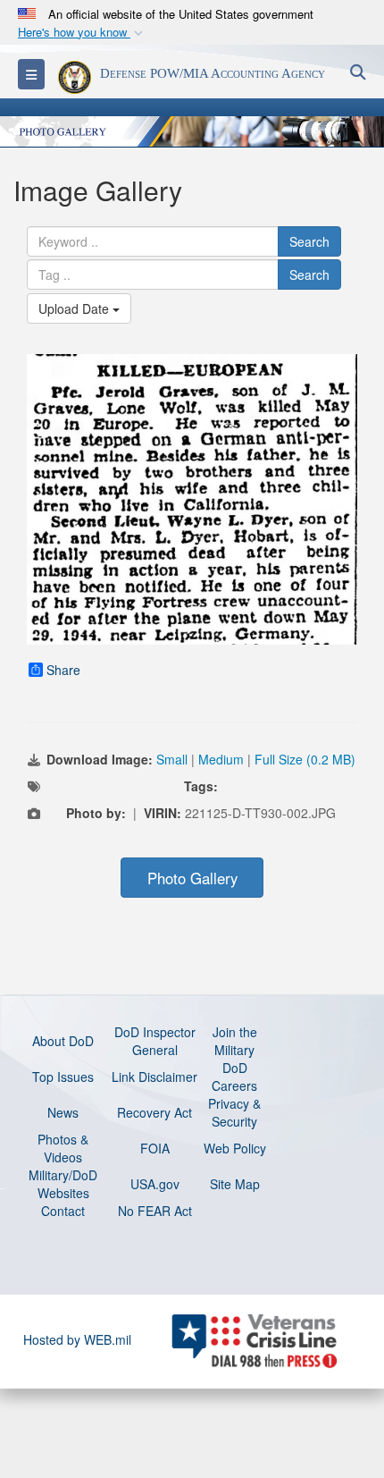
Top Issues (63, 1076)
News (63, 1112)
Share (63, 670)
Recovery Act (154, 1112)
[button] (82, 32)
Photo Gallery (192, 878)
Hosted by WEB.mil (77, 1339)
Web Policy (235, 1148)
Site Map (235, 1184)
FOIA (155, 1148)
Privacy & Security (234, 1112)
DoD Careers (234, 1076)
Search (309, 241)
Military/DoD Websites (63, 1184)
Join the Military (235, 1041)
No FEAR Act (155, 1211)
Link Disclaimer (154, 1076)
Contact (63, 1211)
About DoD (63, 1041)
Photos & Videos (63, 1148)
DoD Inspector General (155, 1041)
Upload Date (75, 308)
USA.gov (154, 1184)
